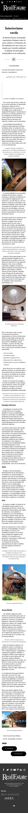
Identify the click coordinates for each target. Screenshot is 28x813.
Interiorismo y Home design (15, 70)
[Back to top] (13, 806)
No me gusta (20, 76)
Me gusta (10, 76)
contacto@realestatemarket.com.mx (14, 784)
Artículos (4, 743)
